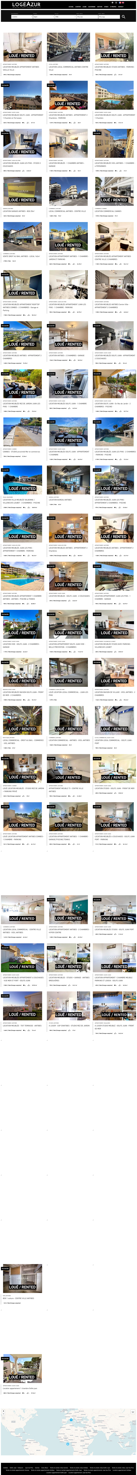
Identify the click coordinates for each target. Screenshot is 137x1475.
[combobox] (22, 17)
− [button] (3, 1414)
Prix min (80, 13)
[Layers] (133, 1412)
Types (35, 13)
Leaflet (134, 1454)
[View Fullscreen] (3, 1418)
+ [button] (3, 1411)
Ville (56, 13)
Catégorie (14, 13)
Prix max (101, 13)
